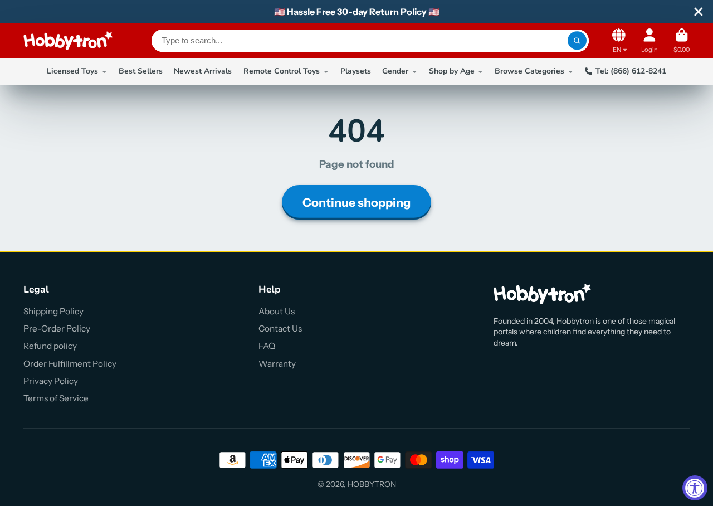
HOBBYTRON (372, 484)
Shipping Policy (53, 311)
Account (649, 40)
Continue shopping (356, 202)
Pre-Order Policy (56, 328)
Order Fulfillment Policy (69, 363)
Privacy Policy (50, 381)
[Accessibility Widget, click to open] (694, 487)
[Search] (577, 40)
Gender (395, 71)
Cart (681, 40)
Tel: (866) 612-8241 (630, 71)
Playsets (355, 71)
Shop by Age (452, 71)
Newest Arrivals (203, 71)
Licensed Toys (72, 71)
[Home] (68, 40)
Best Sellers (141, 71)
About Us (276, 311)
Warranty (277, 363)
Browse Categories (529, 71)
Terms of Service (56, 398)
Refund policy (50, 345)
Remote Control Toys (281, 71)
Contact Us (280, 328)
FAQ (266, 345)
